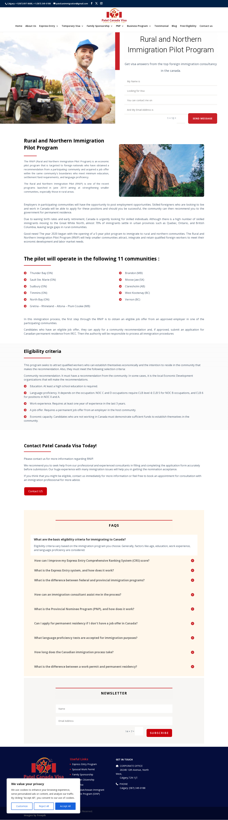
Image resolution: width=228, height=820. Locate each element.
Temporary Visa (71, 26)
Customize (22, 806)
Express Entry (47, 26)
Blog (174, 26)
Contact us (206, 26)
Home (18, 26)
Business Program (137, 26)
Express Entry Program (84, 764)
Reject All (44, 806)
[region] (43, 795)
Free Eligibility (188, 26)
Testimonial (161, 26)
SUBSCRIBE (159, 733)
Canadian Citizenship (83, 779)
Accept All (65, 806)
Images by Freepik (35, 815)
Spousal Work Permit (83, 769)
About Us (30, 26)
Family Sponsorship (98, 26)
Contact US (35, 491)
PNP (118, 26)
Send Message (202, 118)
